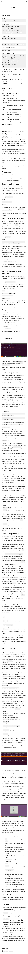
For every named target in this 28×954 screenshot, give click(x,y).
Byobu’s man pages (8, 909)
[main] (14, 7)
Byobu (3, 139)
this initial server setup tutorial (12, 180)
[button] (1, 2)
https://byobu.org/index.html (7, 951)
